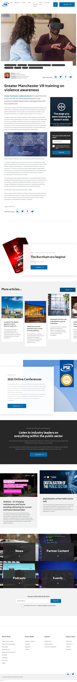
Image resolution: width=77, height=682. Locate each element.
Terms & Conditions (50, 647)
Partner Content (30, 641)
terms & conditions (59, 147)
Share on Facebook (66, 77)
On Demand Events (35, 4)
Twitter (68, 647)
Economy (4, 660)
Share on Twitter (61, 77)
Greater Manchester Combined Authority (18, 96)
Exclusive (46, 3)
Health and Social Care (8, 652)
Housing (4, 655)
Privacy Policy (48, 644)
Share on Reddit (71, 77)
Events (29, 3)
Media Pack (41, 4)
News (11, 3)
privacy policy (52, 605)
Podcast (24, 3)
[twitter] (73, 674)
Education (5, 647)
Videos (27, 650)
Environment (6, 650)
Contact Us (69, 644)
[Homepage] (5, 4)
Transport (5, 658)
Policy (3, 663)
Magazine (17, 3)
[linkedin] (68, 674)
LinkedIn (68, 650)
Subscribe (66, 5)
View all (67, 290)
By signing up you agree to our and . (62, 147)
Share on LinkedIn (56, 77)
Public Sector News (7, 641)
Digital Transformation (8, 644)
